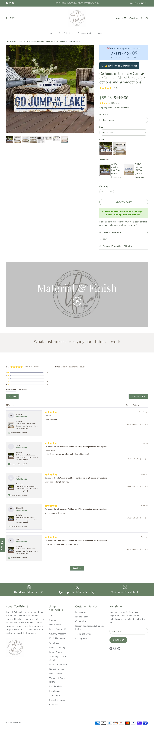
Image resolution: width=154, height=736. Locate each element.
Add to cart (124, 202)
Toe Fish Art (16, 723)
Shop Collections (66, 33)
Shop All (53, 615)
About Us (101, 33)
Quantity (103, 186)
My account (81, 612)
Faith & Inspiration (58, 664)
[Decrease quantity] (101, 191)
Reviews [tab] (11, 390)
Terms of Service (83, 633)
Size (101, 127)
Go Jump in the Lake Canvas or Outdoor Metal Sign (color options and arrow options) (47, 41)
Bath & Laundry (56, 669)
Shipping (103, 107)
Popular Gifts (55, 686)
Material (103, 114)
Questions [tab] (23, 390)
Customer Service (85, 33)
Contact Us (80, 621)
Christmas (54, 642)
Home (51, 33)
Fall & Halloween (57, 638)
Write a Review (140, 397)
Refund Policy (81, 616)
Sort (127, 405)
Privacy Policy (82, 638)
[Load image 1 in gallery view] (50, 89)
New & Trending (57, 647)
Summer (53, 620)
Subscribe (118, 640)
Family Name (55, 652)
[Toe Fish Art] (77, 18)
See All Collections (58, 700)
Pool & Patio (55, 624)
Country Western (57, 633)
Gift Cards (54, 704)
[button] (110, 88)
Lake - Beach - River (59, 629)
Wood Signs (55, 695)
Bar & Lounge (55, 673)
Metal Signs (54, 691)
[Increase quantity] (111, 191)
